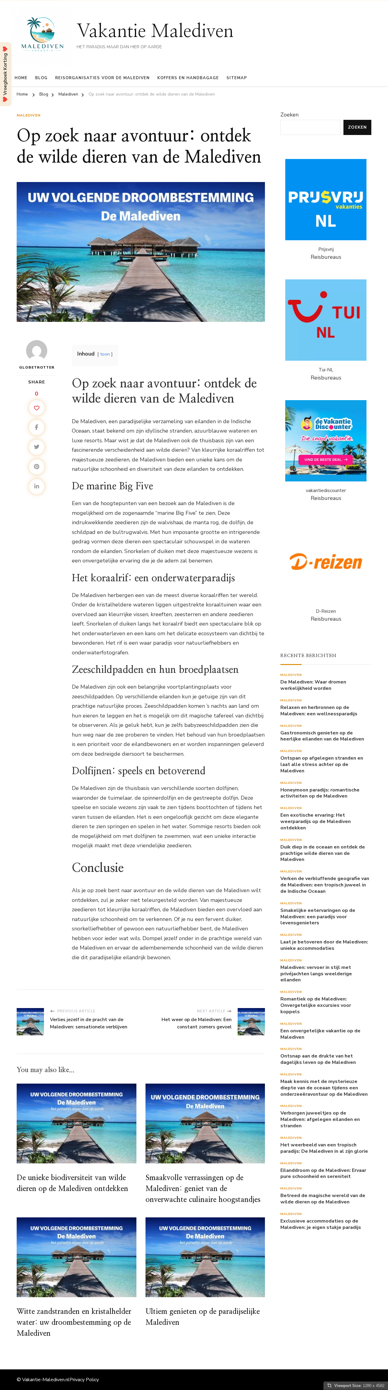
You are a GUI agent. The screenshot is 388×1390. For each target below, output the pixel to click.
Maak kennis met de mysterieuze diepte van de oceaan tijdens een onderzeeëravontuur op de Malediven (324, 1087)
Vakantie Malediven (155, 31)
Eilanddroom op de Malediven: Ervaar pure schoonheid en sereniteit (323, 1173)
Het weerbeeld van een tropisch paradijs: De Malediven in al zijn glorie (324, 1148)
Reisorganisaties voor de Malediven (102, 78)
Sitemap (236, 78)
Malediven (29, 115)
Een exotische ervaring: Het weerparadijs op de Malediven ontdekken (315, 821)
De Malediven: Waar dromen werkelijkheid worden (313, 685)
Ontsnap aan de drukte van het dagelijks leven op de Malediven (318, 1059)
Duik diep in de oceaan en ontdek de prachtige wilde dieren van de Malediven (322, 853)
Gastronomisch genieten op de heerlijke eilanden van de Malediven (322, 736)
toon (105, 354)
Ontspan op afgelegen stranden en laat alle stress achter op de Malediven (321, 764)
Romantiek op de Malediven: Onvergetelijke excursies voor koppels (315, 1005)
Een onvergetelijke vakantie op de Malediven (320, 1034)
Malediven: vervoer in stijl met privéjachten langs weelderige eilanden (316, 973)
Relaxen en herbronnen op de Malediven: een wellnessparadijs (318, 710)
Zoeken (289, 114)
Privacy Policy (84, 1379)
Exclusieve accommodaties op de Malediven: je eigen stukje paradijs (320, 1224)
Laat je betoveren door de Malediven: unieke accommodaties (324, 945)
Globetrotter (37, 367)
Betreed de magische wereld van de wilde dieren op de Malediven (322, 1199)
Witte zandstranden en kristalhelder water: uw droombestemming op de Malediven (74, 1322)
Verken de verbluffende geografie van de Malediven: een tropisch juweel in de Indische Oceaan (324, 884)
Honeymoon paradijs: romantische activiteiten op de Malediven (320, 793)
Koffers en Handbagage (188, 78)
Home (21, 78)
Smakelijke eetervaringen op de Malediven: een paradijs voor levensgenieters (317, 916)
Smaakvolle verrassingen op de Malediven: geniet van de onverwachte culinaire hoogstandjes (203, 1188)
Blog (41, 78)
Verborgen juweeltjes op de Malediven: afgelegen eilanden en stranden (320, 1119)
